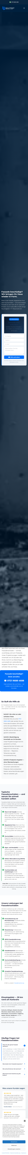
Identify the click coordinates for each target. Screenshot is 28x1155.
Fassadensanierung (19, 983)
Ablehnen (14, 1145)
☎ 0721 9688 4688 (14, 680)
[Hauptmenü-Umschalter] (24, 8)
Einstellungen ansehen (14, 1149)
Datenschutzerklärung (15, 1152)
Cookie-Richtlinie (5, 1152)
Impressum (23, 1152)
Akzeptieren (14, 1141)
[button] (24, 1121)
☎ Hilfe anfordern (14, 357)
